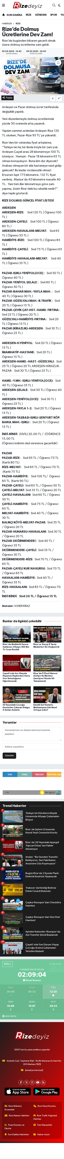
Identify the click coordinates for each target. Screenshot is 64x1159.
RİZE (28, 15)
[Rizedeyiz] (28, 5)
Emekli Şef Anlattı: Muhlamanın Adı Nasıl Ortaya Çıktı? (45, 707)
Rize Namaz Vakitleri (19, 1115)
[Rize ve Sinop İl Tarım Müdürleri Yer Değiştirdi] (47, 634)
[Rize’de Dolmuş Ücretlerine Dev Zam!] (32, 75)
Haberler (7, 24)
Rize (18, 24)
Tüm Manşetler (44, 1125)
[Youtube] (37, 1082)
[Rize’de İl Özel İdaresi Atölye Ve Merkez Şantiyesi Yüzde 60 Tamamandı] (47, 663)
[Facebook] (20, 1082)
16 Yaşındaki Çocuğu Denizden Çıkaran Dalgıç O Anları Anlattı (16, 707)
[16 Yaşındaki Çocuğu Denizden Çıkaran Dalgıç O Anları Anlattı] (17, 694)
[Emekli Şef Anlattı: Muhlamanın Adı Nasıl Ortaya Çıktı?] (47, 694)
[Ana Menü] (3, 5)
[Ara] (54, 6)
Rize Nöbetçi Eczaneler (13, 1108)
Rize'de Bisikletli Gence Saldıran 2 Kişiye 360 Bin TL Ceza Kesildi (16, 647)
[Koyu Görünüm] (59, 6)
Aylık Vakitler (10, 1016)
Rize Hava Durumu (47, 1106)
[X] (26, 1082)
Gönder (9, 755)
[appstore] (17, 1092)
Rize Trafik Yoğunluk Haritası (45, 1117)
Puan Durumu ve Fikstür (15, 1126)
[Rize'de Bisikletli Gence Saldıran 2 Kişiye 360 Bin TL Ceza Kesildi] (17, 634)
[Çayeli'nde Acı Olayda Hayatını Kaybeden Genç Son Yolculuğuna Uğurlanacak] (17, 663)
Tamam (40, 1155)
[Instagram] (32, 1082)
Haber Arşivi (43, 1134)
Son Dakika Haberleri (18, 1134)
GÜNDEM (40, 15)
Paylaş (9, 98)
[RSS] (43, 1082)
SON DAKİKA (14, 15)
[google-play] (46, 1092)
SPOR (53, 15)
